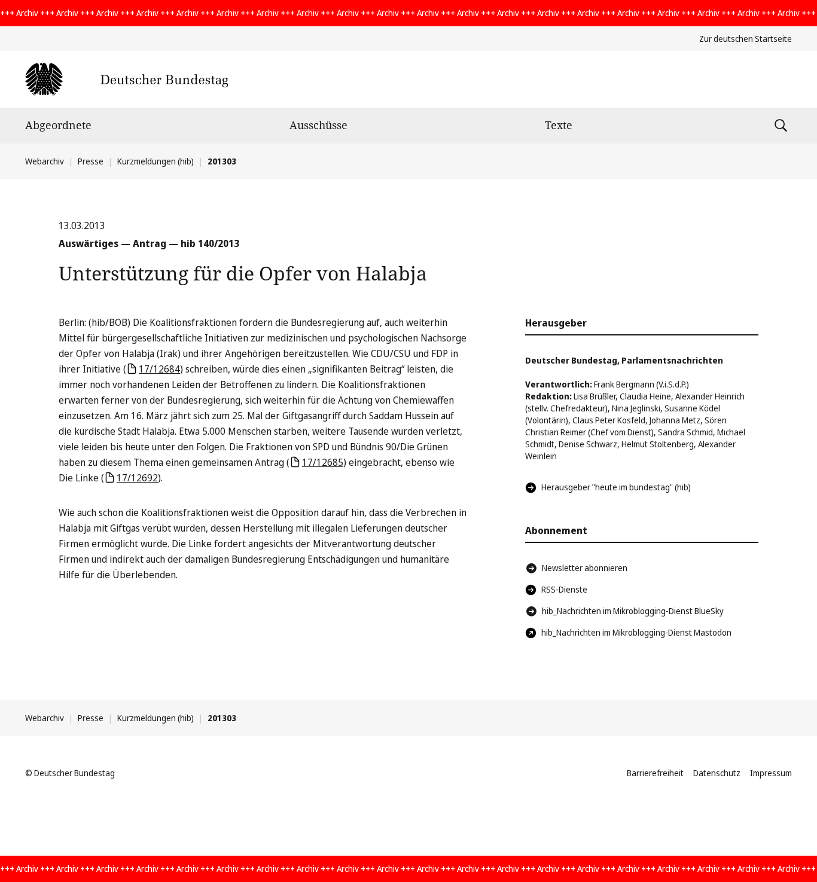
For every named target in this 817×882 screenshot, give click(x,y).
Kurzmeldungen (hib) (155, 161)
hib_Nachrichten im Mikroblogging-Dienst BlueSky (633, 611)
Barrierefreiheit (655, 773)
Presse (90, 161)
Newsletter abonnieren (584, 567)
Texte (558, 125)
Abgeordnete (58, 125)
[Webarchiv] (126, 79)
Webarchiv (44, 161)
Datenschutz (716, 773)
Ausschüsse (318, 125)
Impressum (771, 773)
